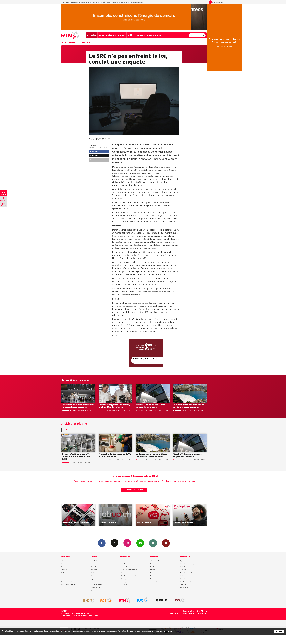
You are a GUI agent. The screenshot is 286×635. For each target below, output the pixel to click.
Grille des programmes (129, 570)
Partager (95, 151)
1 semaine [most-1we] (76, 430)
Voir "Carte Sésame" (80, 515)
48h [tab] (66, 430)
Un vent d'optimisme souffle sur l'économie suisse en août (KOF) (76, 456)
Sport (101, 35)
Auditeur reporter (67, 582)
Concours (124, 585)
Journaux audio (66, 576)
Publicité (183, 570)
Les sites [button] (66, 2)
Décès (103, 2)
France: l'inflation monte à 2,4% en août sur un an (115, 455)
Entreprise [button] (74, 2)
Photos (121, 35)
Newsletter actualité (68, 585)
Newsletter (184, 588)
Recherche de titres (128, 567)
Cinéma (153, 564)
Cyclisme (94, 573)
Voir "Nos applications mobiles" (154, 515)
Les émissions (126, 561)
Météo (152, 570)
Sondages (124, 582)
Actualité (91, 35)
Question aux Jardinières (129, 576)
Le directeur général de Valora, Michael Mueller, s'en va (114, 405)
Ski (92, 576)
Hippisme (94, 579)
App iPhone (153, 543)
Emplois (88, 2)
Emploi (152, 579)
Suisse (63, 564)
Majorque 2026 (154, 35)
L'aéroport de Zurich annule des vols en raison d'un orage (77, 405)
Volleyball (94, 570)
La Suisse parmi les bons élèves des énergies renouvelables (188, 405)
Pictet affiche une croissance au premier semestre (150, 405)
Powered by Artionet (175, 613)
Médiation (183, 579)
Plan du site (93, 616)
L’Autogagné (125, 579)
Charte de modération (188, 582)
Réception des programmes (190, 564)
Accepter (279, 631)
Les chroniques (126, 564)
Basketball (94, 567)
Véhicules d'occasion (137, 2)
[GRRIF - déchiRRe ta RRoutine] (161, 600)
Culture (63, 573)
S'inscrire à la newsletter (134, 490)
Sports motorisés (97, 585)
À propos (183, 561)
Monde (63, 567)
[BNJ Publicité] (88, 600)
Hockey (93, 564)
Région (63, 561)
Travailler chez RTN (187, 573)
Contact (183, 585)
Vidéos (131, 35)
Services (140, 35)
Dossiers (64, 579)
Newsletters (140, 543)
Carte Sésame (111, 2)
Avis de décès (155, 582)
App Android (166, 543)
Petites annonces (156, 573)
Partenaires (184, 576)
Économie (85, 42)
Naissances (96, 2)
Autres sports (96, 588)
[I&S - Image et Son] (179, 600)
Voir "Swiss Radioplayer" (117, 515)
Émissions (111, 35)
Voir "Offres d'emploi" (191, 515)
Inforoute (82, 2)
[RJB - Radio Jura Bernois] (106, 600)
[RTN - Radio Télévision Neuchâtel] (124, 600)
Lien (94, 160)
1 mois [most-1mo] (87, 430)
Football (94, 561)
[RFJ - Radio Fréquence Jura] (143, 600)
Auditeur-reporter (218, 2)
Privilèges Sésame (123, 2)
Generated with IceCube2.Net (195, 613)
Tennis (93, 582)
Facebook (102, 543)
